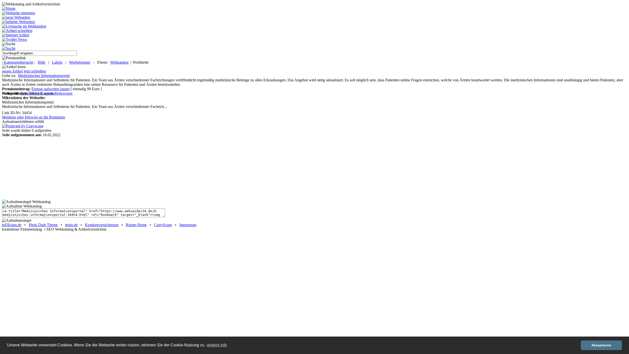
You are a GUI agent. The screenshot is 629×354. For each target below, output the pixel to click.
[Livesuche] (24, 26)
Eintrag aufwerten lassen (50, 89)
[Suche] (8, 48)
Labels (57, 62)
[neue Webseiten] (16, 17)
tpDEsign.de (11, 225)
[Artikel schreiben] (17, 31)
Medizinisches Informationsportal (44, 76)
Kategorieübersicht (18, 62)
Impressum (187, 225)
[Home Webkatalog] (8, 8)
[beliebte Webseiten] (18, 22)
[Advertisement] (32, 168)
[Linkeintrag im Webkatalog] (18, 13)
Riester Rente (136, 225)
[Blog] (15, 35)
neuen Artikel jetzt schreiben (24, 71)
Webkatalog (119, 62)
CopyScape (163, 225)
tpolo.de (71, 225)
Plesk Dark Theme (43, 225)
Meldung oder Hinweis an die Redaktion (33, 117)
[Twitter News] (14, 39)
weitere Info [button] (217, 345)
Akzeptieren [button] (601, 345)
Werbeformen (79, 62)
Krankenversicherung (101, 225)
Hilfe (41, 62)
